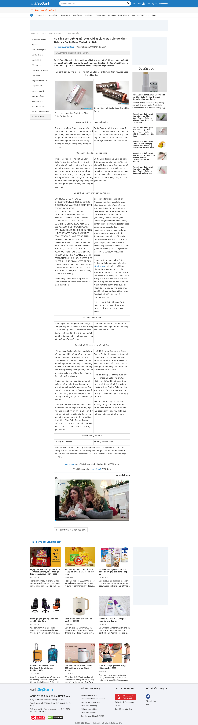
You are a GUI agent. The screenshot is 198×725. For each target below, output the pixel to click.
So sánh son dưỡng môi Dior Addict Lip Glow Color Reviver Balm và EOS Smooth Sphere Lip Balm (143, 132)
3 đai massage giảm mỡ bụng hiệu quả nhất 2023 (112, 667)
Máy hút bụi (36, 60)
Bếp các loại (36, 65)
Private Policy (151, 701)
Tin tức (43, 33)
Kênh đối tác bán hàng (123, 709)
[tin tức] (31, 15)
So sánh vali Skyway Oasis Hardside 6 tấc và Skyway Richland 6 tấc (42, 668)
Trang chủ (34, 33)
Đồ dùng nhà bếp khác (40, 112)
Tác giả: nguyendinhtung (64, 47)
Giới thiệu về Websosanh (124, 702)
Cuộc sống (52, 15)
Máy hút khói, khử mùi (40, 81)
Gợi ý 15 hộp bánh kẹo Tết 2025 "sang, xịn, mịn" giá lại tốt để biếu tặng (80, 571)
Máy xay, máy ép (38, 96)
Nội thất (35, 44)
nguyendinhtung (122, 475)
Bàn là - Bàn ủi (37, 55)
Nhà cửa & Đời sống (139, 15)
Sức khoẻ (112, 15)
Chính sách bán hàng (89, 706)
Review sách (101, 15)
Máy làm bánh (37, 86)
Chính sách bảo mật (88, 713)
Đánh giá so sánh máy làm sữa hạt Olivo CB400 (78, 620)
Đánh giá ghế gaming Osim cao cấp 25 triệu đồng (44, 620)
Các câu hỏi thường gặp (90, 702)
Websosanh (70, 464)
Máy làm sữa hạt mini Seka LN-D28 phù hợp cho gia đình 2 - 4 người (78, 668)
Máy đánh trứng (38, 101)
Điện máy (64, 15)
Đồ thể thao (77, 15)
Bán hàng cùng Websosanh (157, 4)
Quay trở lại (72, 530)
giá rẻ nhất (97, 469)
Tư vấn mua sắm (73, 33)
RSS (147, 705)
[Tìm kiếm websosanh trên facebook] (148, 696)
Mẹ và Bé (88, 15)
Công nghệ (40, 15)
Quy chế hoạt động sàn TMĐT (92, 716)
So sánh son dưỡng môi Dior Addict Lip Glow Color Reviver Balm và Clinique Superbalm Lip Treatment (142, 118)
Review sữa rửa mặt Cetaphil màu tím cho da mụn (112, 620)
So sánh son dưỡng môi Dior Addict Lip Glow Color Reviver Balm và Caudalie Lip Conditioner (148, 97)
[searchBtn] (128, 3)
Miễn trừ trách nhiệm (89, 709)
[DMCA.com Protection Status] (55, 717)
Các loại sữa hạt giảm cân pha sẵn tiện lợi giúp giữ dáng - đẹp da (113, 571)
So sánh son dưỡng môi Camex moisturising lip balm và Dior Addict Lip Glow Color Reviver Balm (143, 145)
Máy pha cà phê (38, 91)
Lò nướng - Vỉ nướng (40, 70)
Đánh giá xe (122, 15)
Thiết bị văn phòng (39, 39)
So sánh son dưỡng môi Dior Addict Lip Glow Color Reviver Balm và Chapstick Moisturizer (142, 170)
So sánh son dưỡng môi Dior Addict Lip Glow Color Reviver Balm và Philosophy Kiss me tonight (143, 157)
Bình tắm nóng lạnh (39, 50)
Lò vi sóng (36, 75)
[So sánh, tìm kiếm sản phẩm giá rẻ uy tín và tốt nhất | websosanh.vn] (40, 3)
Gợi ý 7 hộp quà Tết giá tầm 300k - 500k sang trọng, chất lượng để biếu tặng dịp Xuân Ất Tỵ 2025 (45, 571)
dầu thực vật (100, 266)
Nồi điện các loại (38, 106)
